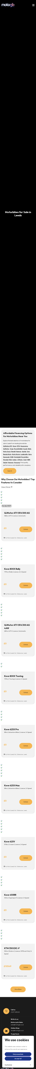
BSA (10, 460)
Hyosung (17, 462)
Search (10, 471)
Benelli (13, 451)
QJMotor (6, 449)
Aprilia (24, 451)
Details (26, 529)
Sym (28, 451)
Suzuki (25, 449)
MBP (28, 460)
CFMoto (20, 460)
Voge (11, 449)
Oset (24, 460)
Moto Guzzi (7, 451)
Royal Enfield (18, 449)
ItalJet (5, 462)
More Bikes (18, 989)
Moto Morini (16, 454)
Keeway (18, 451)
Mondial (5, 460)
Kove (14, 446)
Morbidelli (17, 457)
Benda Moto (7, 454)
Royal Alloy (24, 457)
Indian (14, 460)
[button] (33, 5)
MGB (11, 457)
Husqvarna (24, 446)
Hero (30, 454)
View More (6, 487)
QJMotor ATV (7, 446)
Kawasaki (6, 457)
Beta (29, 449)
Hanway (10, 462)
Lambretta (24, 454)
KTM (18, 446)
